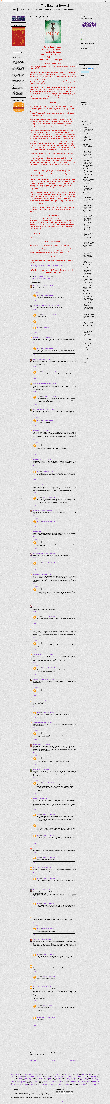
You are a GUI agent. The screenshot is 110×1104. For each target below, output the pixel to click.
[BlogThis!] (48, 276)
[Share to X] (49, 276)
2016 (83, 115)
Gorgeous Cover (71, 1078)
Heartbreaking (94, 1078)
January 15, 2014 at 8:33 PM (44, 628)
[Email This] (47, 276)
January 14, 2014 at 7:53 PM (48, 616)
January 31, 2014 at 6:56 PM (44, 986)
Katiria (34, 359)
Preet (34, 798)
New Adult (91, 1079)
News (18, 1081)
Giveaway (58, 1078)
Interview (52, 1079)
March (85, 355)
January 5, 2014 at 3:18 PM (48, 471)
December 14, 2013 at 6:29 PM (49, 396)
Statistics (13, 1084)
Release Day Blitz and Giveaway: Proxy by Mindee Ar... (88, 318)
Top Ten (74, 1084)
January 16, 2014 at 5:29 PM (48, 700)
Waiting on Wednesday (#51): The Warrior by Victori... (88, 224)
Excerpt (30, 1078)
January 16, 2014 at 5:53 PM (48, 712)
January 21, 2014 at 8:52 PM (44, 867)
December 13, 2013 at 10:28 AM (45, 337)
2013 (83, 121)
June (85, 349)
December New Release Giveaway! (88, 249)
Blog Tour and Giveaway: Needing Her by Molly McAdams (88, 233)
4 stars (34, 278)
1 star (12, 1074)
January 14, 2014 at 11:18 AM (48, 521)
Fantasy (44, 278)
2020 (83, 107)
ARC (38, 278)
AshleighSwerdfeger (38, 916)
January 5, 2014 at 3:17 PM (48, 327)
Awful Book (84, 1074)
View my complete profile (86, 18)
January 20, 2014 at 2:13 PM (48, 835)
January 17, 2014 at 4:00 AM (43, 744)
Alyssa (38, 295)
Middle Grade (63, 1079)
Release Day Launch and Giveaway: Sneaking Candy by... (88, 278)
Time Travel (67, 1084)
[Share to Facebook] (51, 276)
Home (14, 9)
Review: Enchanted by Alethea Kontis (88, 265)
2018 (83, 111)
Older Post (73, 1060)
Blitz (12, 1076)
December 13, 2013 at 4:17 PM (43, 359)
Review (48, 278)
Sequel (68, 1083)
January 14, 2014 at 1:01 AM (45, 484)
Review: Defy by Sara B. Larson (88, 252)
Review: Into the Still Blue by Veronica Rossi (88, 141)
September (86, 343)
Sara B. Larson (58, 278)
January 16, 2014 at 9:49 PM (49, 722)
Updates (95, 1084)
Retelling (16, 1083)
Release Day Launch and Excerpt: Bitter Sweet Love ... (88, 327)
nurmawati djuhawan (38, 553)
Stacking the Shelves (80, 1083)
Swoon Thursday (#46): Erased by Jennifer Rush (87, 257)
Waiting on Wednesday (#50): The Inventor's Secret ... (88, 261)
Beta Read (96, 1074)
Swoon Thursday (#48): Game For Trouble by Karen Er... (87, 170)
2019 (83, 109)
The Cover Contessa (38, 722)
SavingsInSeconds (37, 700)
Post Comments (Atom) (56, 1065)
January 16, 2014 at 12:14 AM (47, 679)
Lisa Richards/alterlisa (38, 848)
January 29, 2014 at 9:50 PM (48, 976)
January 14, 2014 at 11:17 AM (48, 497)
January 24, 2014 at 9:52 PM (48, 928)
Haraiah (35, 744)
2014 (83, 119)
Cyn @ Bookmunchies (38, 383)
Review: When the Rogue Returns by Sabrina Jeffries (88, 212)
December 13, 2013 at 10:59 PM (51, 383)
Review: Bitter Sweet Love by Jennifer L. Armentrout (88, 336)
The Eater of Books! (55, 5)
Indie (46, 1079)
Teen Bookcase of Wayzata (39, 305)
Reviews (29, 9)
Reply (34, 289)
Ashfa (34, 769)
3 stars (49, 1074)
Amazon (48, 266)
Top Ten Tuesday (82, 1084)
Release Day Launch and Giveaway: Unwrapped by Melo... (88, 269)
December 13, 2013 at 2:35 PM (49, 295)
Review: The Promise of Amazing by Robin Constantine (88, 309)
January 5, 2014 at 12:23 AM (44, 459)
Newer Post (33, 1060)
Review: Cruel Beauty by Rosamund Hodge (88, 189)
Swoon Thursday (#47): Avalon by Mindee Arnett (87, 219)
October (86, 341)
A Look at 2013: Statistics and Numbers (87, 126)
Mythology (83, 1079)
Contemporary (79, 1076)
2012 (83, 362)
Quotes (83, 1081)
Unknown (39, 321)
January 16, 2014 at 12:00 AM (46, 654)
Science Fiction (48, 1083)
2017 (83, 113)
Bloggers (27, 1076)
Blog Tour (19, 1076)
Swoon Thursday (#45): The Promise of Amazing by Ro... (88, 299)
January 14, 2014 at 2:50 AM (45, 531)
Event (25, 1078)
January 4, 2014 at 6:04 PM (48, 445)
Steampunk (19, 1084)
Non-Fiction (22, 1081)
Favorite (49, 1078)
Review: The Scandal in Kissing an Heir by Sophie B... (88, 331)
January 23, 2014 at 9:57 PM (44, 889)
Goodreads (41, 266)
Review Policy (38, 9)
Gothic (80, 1078)
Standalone (92, 1083)
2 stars (17, 1074)
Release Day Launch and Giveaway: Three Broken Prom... (88, 135)
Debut (40, 278)
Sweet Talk (32, 1084)
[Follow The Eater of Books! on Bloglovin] (87, 69)
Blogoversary (46, 1076)
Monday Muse (70, 1079)
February (86, 358)
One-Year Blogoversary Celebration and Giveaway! (87, 146)
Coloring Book (60, 1076)
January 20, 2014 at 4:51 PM (48, 857)
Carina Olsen (36, 409)
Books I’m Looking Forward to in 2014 (88, 163)
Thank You (53, 1084)
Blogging (32, 1076)
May (85, 351)
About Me (21, 9)
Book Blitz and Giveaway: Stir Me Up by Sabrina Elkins (88, 313)
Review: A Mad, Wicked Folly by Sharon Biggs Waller (88, 204)
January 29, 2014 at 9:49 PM (48, 954)
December (86, 123)
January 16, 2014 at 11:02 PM (48, 733)
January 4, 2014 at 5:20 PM (44, 430)
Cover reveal (92, 1076)
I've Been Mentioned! (68, 9)
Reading (88, 1081)
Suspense (26, 1084)
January (86, 360)
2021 (83, 104)
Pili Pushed (44, 1081)
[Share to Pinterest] (52, 276)
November (86, 339)
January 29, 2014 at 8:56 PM (44, 965)
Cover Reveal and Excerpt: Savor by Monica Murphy (88, 295)
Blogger (62, 1101)
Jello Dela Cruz (36, 679)
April (85, 353)
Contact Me (57, 9)
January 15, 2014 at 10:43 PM (48, 643)
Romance (52, 278)
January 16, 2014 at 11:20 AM (48, 667)
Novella (28, 1081)
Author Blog (33, 266)
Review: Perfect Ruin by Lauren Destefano (88, 159)
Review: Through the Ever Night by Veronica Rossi (88, 151)
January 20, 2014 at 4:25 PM (50, 848)
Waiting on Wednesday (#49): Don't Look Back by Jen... (88, 304)
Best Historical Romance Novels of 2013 (88, 185)
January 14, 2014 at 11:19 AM (48, 562)
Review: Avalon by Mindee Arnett (87, 215)
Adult (77, 1074)
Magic (57, 1079)
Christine (35, 889)
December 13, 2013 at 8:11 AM (52, 305)
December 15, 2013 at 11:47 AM (47, 409)
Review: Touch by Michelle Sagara (87, 238)
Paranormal (35, 1081)
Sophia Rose (36, 285)
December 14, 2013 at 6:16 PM (49, 371)
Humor (42, 1079)
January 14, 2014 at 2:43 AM (46, 510)
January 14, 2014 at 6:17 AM (49, 553)
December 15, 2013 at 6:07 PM (49, 420)
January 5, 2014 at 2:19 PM (48, 321)
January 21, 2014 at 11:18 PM (48, 878)
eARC (28, 1086)
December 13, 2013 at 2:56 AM (46, 285)
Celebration (53, 1076)
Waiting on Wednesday (17, 1086)
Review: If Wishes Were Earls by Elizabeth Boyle (87, 284)
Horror (38, 1079)
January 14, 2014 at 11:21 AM (48, 589)
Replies (36, 292)
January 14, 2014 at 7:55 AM (44, 574)
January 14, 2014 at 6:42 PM (44, 606)
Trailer (90, 1084)
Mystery (77, 1079)
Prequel (60, 1081)
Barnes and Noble (57, 266)
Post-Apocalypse (52, 1081)
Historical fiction (29, 1079)
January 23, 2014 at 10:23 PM (48, 903)
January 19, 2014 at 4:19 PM (48, 814)
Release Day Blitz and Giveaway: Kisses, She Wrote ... (88, 322)
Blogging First (39, 1076)
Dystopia (20, 1078)
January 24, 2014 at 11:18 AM (49, 916)
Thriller (59, 1084)
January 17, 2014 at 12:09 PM (48, 758)
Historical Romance (16, 1079)
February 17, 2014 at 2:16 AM (48, 1017)
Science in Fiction (60, 1083)
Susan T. (35, 606)
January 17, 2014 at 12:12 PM (48, 782)
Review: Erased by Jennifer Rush (87, 274)
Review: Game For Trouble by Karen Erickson (87, 176)
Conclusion (68, 1076)
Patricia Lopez (36, 510)
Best (90, 1074)
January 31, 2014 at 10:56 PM (48, 1005)
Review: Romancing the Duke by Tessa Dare (88, 130)
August (85, 345)
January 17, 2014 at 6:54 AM (42, 769)
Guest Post (86, 1078)
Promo (65, 1081)
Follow (82, 75)
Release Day (95, 1081)
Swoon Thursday (42, 1084)
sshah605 (35, 939)
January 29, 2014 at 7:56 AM (44, 939)
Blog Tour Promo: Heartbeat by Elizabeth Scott (87, 229)
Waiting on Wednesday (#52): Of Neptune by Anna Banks (88, 180)
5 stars (65, 1074)
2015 (83, 117)
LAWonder (35, 531)
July (85, 347)
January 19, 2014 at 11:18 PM (46, 825)
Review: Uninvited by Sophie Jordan (88, 197)
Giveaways (48, 9)
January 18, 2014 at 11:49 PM (42, 798)
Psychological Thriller (74, 1081)
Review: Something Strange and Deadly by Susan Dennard (88, 242)
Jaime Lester (36, 654)
